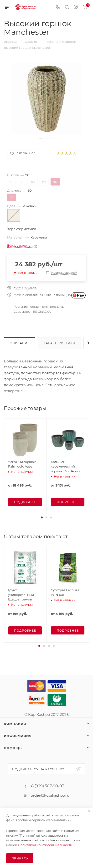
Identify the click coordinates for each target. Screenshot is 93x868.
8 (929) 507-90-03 (47, 786)
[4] (70, 153)
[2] (62, 153)
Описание (19, 343)
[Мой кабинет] (76, 7)
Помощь (13, 748)
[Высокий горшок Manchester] (46, 98)
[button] (41, 517)
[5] (74, 153)
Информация (18, 736)
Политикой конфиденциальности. (45, 845)
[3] (66, 153)
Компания (15, 724)
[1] (58, 153)
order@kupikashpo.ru (50, 795)
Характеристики (59, 343)
